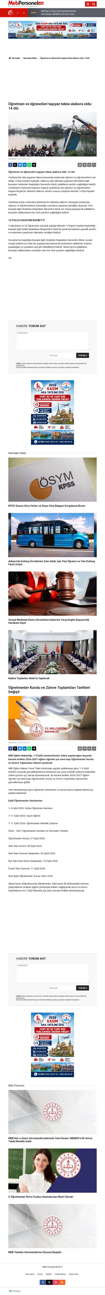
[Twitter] (15, 165)
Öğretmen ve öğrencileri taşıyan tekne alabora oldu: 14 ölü (65, 58)
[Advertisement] (52, 83)
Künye (40, 1274)
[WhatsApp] (29, 165)
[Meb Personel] (26, 4)
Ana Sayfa (15, 58)
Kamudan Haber (30, 58)
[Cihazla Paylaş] (34, 165)
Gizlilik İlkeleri (60, 1274)
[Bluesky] (20, 165)
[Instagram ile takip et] (55, 1282)
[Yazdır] (80, 165)
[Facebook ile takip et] (43, 1282)
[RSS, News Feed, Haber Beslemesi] (62, 1282)
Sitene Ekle (73, 1274)
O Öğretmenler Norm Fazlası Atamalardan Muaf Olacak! (53, 12)
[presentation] (17, 12)
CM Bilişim (17, 1291)
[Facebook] (10, 165)
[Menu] (88, 4)
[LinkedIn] (25, 165)
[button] (84, 165)
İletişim (49, 1274)
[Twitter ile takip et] (49, 1282)
